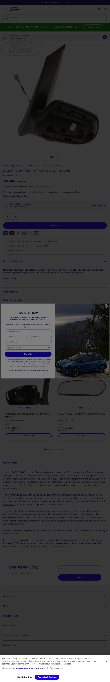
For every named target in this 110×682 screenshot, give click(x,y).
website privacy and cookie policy (31, 668)
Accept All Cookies (47, 677)
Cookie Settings (24, 677)
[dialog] (55, 668)
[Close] (106, 661)
